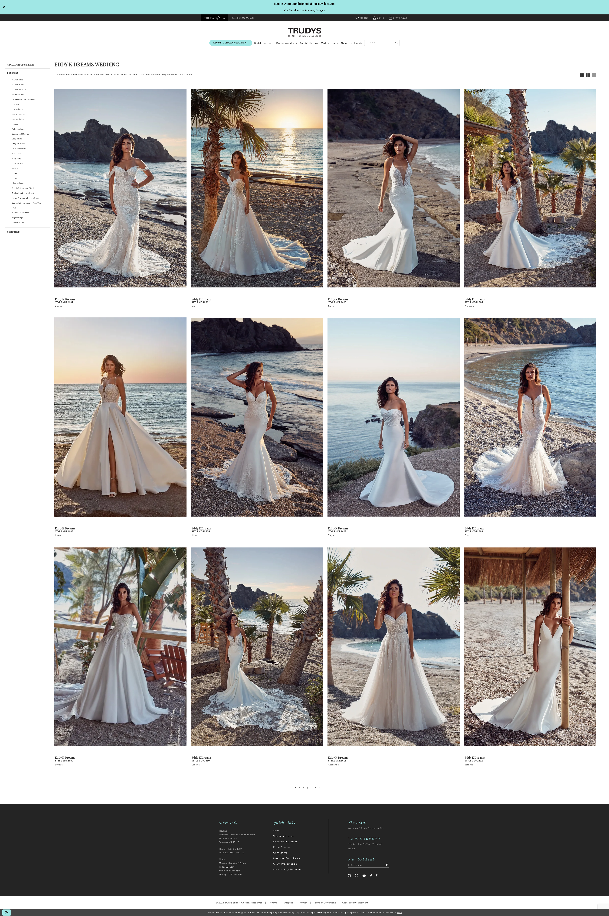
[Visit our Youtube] (364, 875)
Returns (273, 902)
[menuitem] (214, 17)
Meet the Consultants (286, 858)
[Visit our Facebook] (371, 875)
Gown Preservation (285, 864)
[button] (378, 17)
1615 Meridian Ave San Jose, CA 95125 (304, 10)
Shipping (288, 902)
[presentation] (120, 188)
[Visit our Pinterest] (377, 875)
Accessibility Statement (288, 869)
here (399, 912)
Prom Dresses (281, 847)
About (277, 830)
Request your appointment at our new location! (304, 4)
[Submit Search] (396, 43)
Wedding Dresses (283, 836)
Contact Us (280, 852)
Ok (7, 912)
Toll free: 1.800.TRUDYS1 (231, 852)
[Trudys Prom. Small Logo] (214, 17)
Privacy (303, 902)
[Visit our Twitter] (356, 875)
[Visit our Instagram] (349, 875)
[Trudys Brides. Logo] (304, 32)
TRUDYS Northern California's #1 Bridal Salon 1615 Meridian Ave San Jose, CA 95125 (237, 837)
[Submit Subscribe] (386, 865)
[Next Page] (320, 787)
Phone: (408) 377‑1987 (230, 849)
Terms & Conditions (325, 902)
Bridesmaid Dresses (285, 841)
